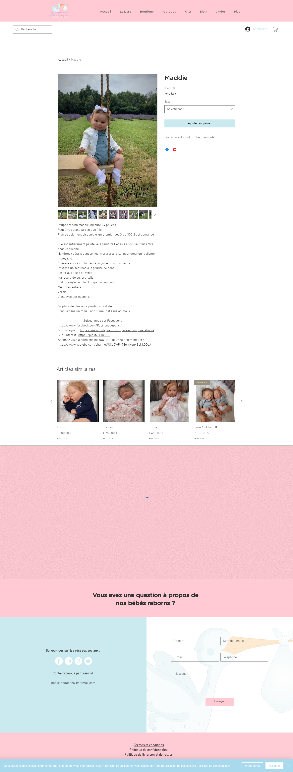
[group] (146, 410)
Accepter (274, 766)
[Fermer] (288, 765)
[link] (275, 29)
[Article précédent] (51, 401)
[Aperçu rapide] (78, 401)
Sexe (168, 102)
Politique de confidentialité (214, 766)
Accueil (63, 60)
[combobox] (199, 109)
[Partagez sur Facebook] (167, 149)
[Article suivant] (241, 401)
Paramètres (252, 766)
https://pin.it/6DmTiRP (94, 335)
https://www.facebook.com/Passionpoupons (89, 326)
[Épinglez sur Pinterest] (174, 149)
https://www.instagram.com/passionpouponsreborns (117, 330)
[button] (148, 12)
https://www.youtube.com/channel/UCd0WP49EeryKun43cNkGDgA (104, 345)
